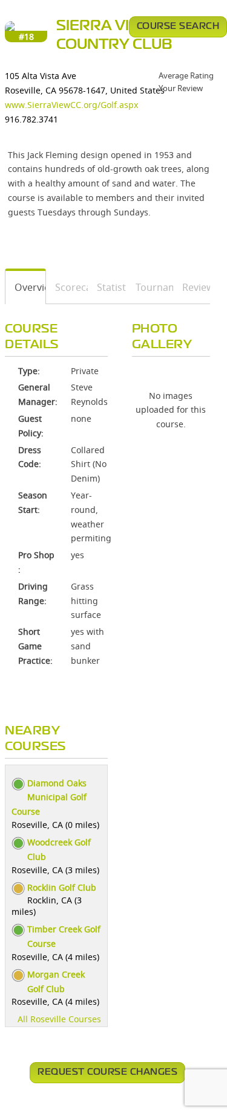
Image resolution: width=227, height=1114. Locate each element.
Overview (26, 287)
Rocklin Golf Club (61, 887)
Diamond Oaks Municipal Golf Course (49, 797)
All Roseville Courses (59, 1019)
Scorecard (67, 287)
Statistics (107, 287)
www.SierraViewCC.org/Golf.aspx (71, 104)
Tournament (150, 287)
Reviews (192, 287)
